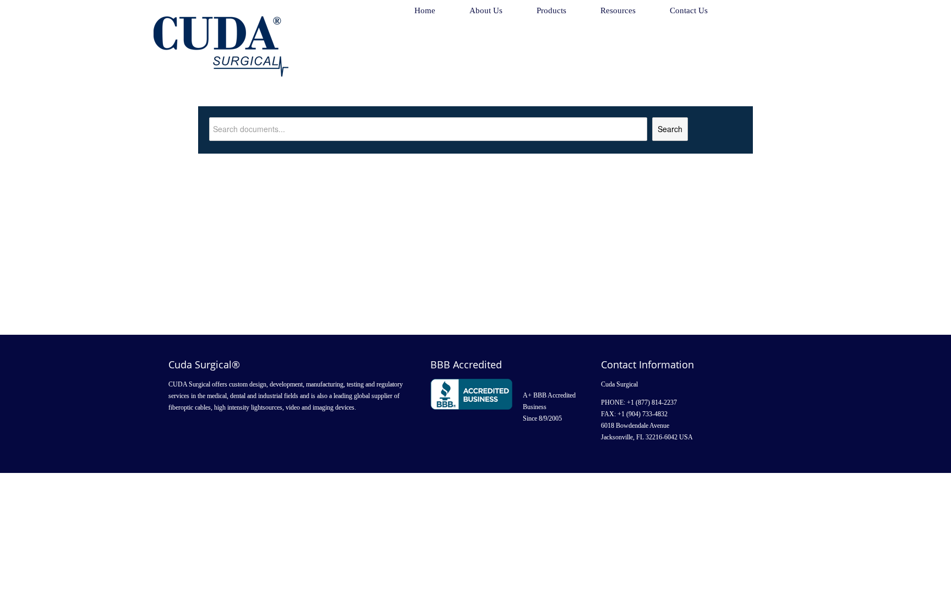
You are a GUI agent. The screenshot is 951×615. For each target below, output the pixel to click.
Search (670, 128)
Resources (618, 10)
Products (551, 10)
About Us (485, 10)
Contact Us (689, 10)
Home (424, 10)
